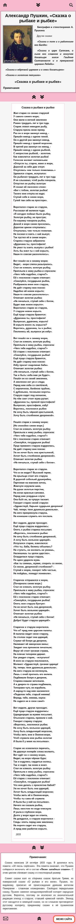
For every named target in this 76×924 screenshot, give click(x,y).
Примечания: (38, 857)
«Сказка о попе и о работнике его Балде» (53, 43)
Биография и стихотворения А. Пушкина (53, 29)
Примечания (11, 88)
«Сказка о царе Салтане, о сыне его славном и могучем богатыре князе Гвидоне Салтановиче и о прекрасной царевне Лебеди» (53, 57)
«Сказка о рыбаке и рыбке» (38, 82)
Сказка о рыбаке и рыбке (38, 107)
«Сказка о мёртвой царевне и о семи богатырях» (34, 70)
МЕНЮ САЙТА (64, 919)
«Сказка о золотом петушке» (23, 75)
